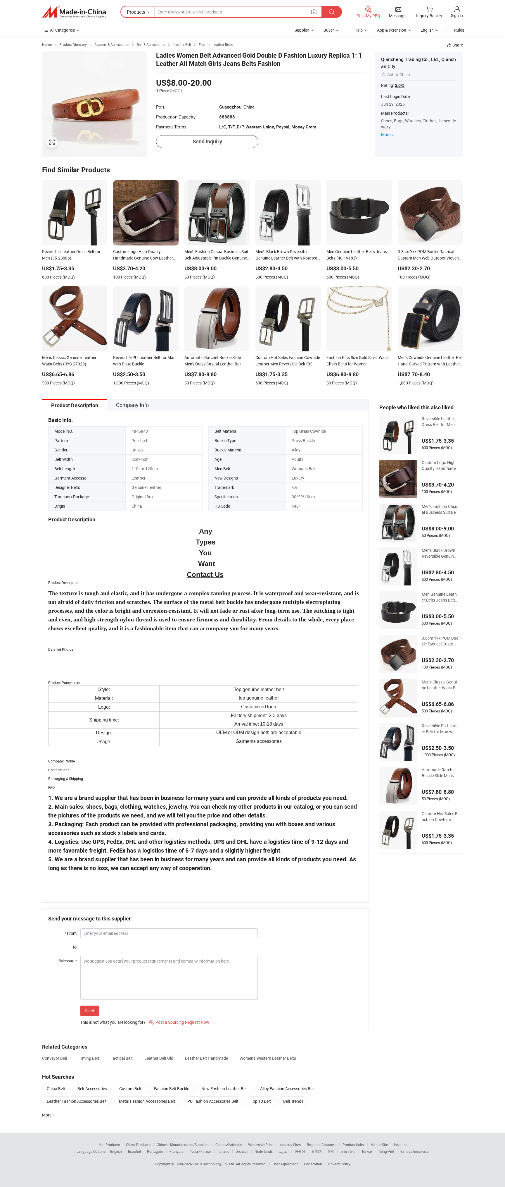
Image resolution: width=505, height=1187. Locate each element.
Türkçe (367, 1151)
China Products (138, 1144)
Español (134, 1151)
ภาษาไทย (347, 1151)
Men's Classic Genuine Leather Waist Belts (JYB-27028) (440, 685)
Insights (400, 1144)
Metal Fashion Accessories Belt (147, 1101)
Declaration (313, 1164)
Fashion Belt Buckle (171, 1088)
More (385, 134)
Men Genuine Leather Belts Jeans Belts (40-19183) (439, 597)
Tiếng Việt (386, 1151)
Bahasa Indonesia (414, 1151)
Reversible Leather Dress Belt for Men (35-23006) (438, 421)
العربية (283, 1151)
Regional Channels (321, 1144)
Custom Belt (130, 1088)
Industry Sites (290, 1144)
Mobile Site (379, 1144)
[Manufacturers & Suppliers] (74, 12)
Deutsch (242, 1151)
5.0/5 (399, 85)
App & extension (391, 30)
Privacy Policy (339, 1164)
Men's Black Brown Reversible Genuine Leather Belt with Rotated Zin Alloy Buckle (440, 553)
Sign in (457, 15)
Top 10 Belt (261, 1101)
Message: (67, 960)
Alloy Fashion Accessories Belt (287, 1088)
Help (358, 30)
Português (155, 1151)
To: (74, 947)
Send (89, 1010)
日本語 (316, 1151)
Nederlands (264, 1151)
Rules (459, 30)
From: (70, 933)
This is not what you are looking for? (113, 1022)
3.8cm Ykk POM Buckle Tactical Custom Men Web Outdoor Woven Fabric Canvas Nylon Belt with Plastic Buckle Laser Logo (440, 641)
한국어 (300, 1151)
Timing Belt (89, 1058)
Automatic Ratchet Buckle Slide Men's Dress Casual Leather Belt (440, 773)
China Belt (56, 1088)
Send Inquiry (207, 141)
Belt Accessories (92, 1088)
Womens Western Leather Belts (268, 1058)
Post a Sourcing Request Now (179, 1022)
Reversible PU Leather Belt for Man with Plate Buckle (440, 729)
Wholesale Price (260, 1144)
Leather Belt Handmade (206, 1058)
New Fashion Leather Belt (224, 1088)
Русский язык (200, 1151)
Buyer (329, 30)
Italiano (223, 1151)
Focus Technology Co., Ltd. (214, 1164)
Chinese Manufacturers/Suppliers (183, 1144)
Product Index (353, 1144)
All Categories (62, 30)
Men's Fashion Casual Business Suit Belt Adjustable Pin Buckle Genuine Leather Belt (440, 509)
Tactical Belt (122, 1058)
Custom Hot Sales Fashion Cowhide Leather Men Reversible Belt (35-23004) (440, 816)
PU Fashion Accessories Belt (212, 1101)
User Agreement (285, 1164)
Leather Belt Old (158, 1058)
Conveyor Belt (54, 1058)
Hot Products (109, 1144)
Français (176, 1151)
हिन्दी (331, 1151)
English (116, 1151)
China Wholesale (228, 1144)
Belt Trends (293, 1101)
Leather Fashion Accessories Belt (77, 1101)
